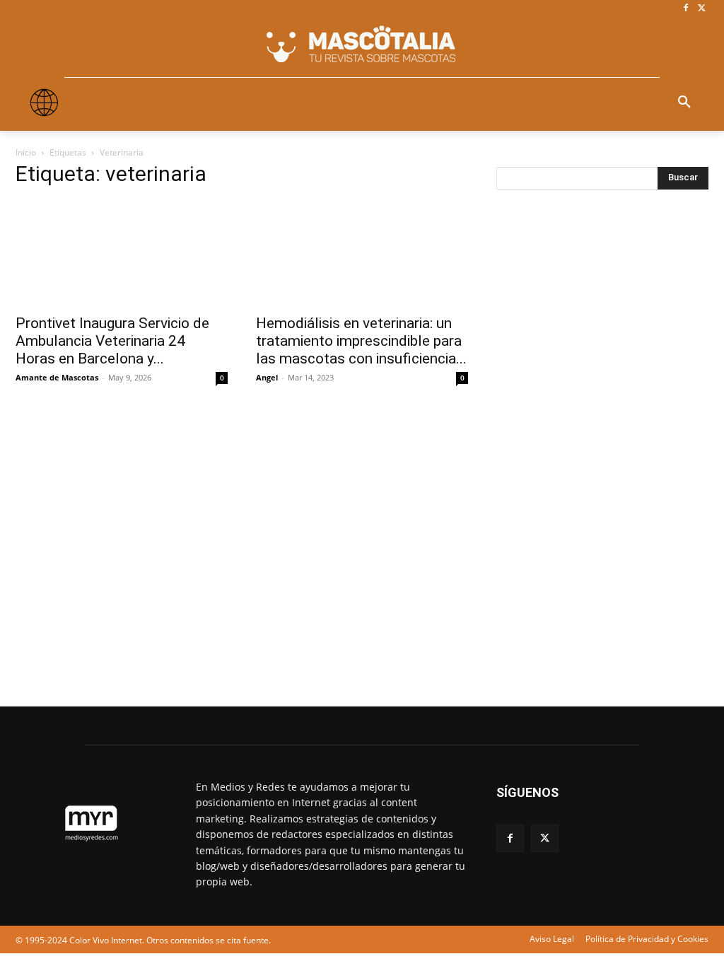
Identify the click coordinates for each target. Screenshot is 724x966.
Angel (267, 377)
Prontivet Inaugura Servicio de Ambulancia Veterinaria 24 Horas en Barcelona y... (112, 341)
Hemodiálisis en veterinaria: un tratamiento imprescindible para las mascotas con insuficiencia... (361, 341)
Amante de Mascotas (57, 377)
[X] (702, 9)
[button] (684, 102)
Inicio (26, 152)
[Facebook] (685, 9)
